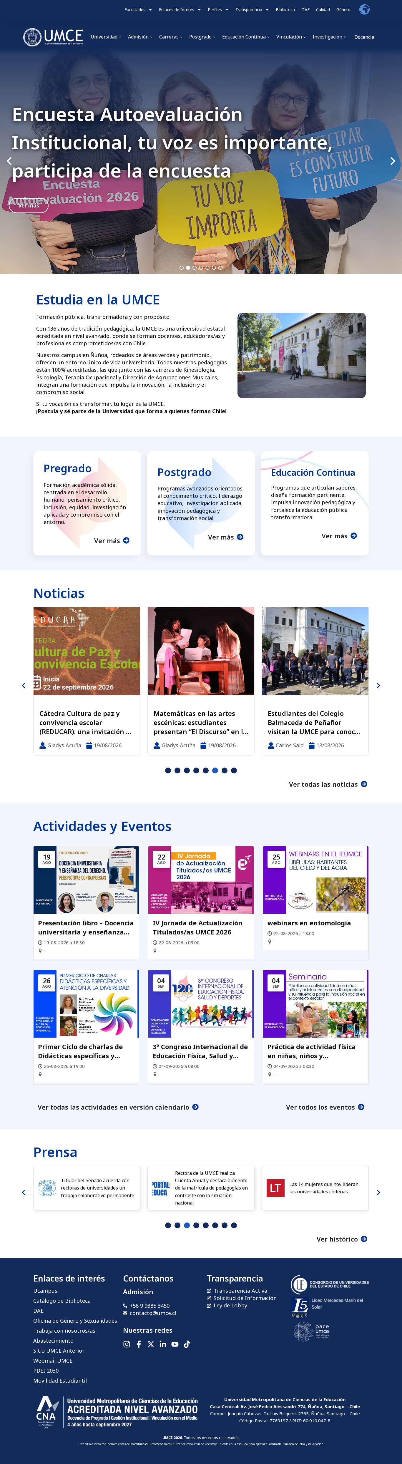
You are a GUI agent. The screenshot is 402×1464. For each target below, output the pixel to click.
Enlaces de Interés (176, 9)
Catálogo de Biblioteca (62, 1300)
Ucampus (45, 1290)
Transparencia (248, 9)
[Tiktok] (187, 1344)
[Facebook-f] (138, 1344)
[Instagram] (126, 1344)
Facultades (134, 9)
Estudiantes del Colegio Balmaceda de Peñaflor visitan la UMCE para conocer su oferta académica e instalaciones (200, 722)
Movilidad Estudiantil (60, 1380)
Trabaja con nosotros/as (64, 1330)
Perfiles (215, 9)
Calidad (323, 9)
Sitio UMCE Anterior (58, 1350)
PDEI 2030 (46, 1370)
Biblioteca (285, 9)
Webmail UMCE (52, 1360)
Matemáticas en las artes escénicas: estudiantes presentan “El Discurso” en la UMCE (86, 722)
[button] (201, 161)
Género (343, 9)
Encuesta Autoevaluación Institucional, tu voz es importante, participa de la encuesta (172, 142)
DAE (305, 9)
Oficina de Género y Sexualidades (75, 1320)
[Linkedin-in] (163, 1344)
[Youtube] (175, 1344)
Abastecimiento (53, 1340)
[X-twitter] (151, 1344)
